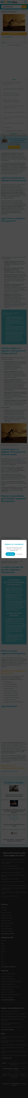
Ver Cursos (10, 554)
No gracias (19, 554)
